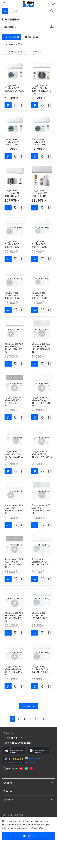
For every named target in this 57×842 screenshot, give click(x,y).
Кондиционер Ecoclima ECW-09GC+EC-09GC (12, 295)
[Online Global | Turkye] (21, 768)
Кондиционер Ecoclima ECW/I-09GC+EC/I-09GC (40, 669)
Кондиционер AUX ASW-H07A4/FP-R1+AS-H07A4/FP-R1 (14, 347)
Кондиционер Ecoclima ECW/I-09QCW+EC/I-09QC (14, 88)
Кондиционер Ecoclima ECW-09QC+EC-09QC (39, 295)
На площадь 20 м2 (14, 44)
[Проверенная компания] (36, 760)
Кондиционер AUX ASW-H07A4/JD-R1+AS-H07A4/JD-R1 (41, 454)
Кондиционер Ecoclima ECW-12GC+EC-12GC (39, 615)
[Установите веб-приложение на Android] (39, 750)
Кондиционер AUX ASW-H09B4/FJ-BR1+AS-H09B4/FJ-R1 (14, 562)
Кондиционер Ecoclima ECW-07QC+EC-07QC (39, 244)
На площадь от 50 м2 (16, 51)
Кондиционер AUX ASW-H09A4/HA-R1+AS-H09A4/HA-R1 (14, 455)
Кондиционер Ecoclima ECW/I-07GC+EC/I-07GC (40, 561)
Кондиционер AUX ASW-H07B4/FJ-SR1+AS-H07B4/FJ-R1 (41, 347)
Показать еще (28, 706)
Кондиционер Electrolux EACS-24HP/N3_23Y (13, 193)
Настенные (10, 36)
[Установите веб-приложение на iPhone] (14, 750)
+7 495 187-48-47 (12, 737)
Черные (37, 51)
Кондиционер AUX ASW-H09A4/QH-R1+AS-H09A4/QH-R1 (14, 616)
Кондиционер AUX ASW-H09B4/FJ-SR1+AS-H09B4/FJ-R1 (41, 509)
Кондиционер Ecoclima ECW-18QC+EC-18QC (12, 142)
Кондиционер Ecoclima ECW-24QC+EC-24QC (39, 142)
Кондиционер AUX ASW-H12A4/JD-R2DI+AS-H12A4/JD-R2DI (41, 89)
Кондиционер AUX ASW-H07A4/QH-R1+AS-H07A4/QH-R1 (41, 401)
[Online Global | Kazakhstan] (26, 768)
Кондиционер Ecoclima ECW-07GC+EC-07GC (12, 244)
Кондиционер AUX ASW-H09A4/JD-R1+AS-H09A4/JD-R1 (14, 670)
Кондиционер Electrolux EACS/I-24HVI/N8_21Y (40, 193)
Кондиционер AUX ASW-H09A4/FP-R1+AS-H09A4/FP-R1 (14, 509)
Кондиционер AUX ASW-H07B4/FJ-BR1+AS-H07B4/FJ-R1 (14, 401)
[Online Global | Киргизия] (31, 768)
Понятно (28, 836)
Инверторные (32, 36)
